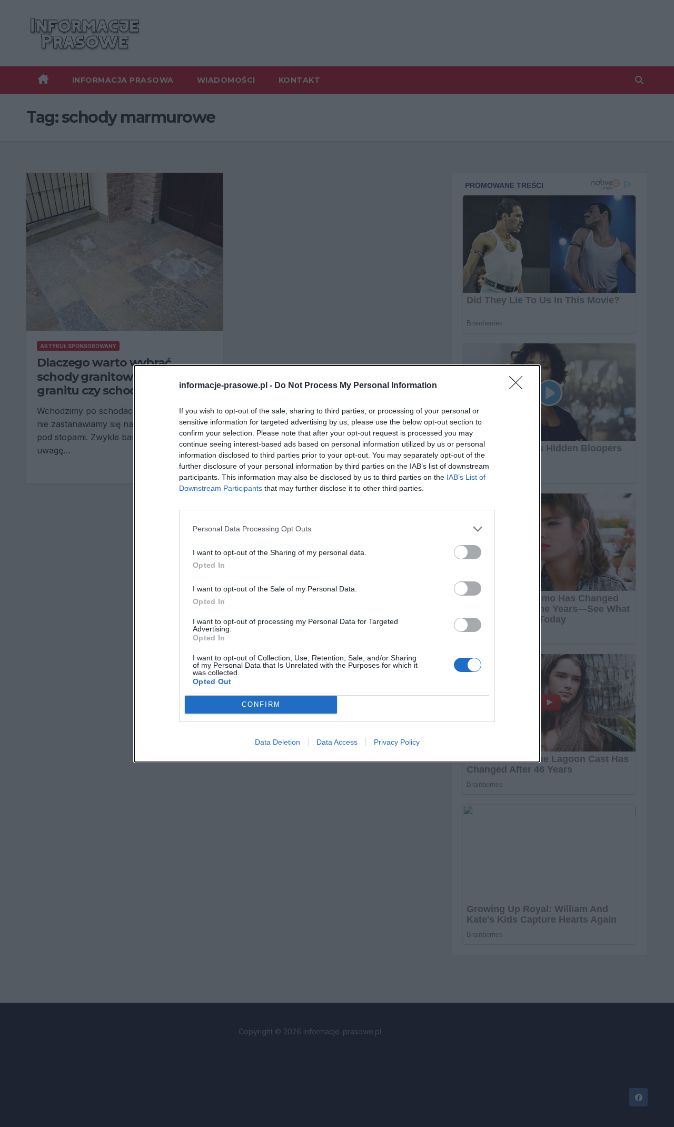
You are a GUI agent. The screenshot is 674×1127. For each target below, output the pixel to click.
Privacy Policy (397, 742)
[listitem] (337, 529)
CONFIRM (261, 704)
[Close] (519, 386)
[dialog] (337, 563)
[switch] (467, 552)
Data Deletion (277, 742)
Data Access (337, 742)
